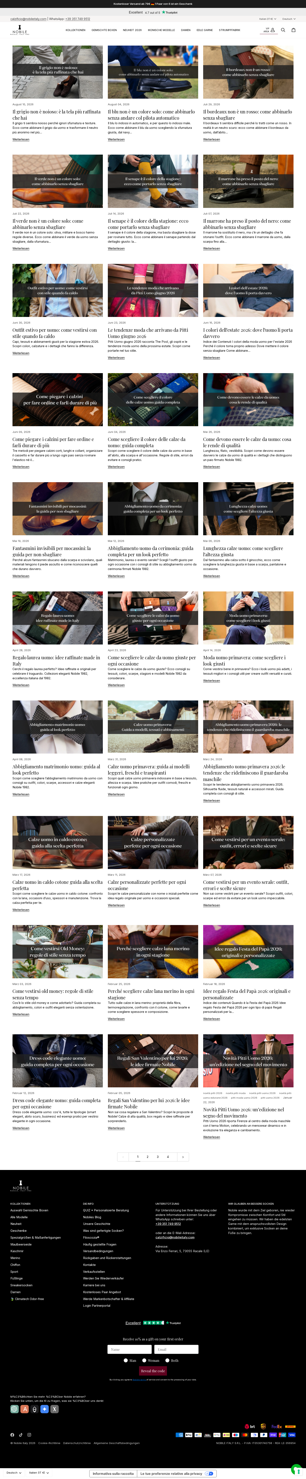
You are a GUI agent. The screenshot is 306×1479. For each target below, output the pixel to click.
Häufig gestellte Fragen (99, 1244)
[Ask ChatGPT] (14, 1409)
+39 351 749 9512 (77, 19)
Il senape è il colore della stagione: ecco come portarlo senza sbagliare (148, 224)
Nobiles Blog (92, 1217)
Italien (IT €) (266, 18)
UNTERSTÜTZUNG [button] (167, 1203)
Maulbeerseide (21, 1244)
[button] (75, 30)
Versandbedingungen (98, 1251)
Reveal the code (153, 1371)
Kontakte (89, 1265)
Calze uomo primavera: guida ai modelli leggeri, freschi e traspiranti (149, 769)
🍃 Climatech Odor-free (27, 1299)
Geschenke (18, 1230)
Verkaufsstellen (94, 1271)
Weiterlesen (20, 139)
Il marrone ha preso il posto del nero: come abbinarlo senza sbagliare (247, 224)
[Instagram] (29, 1435)
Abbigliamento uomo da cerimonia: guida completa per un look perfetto (150, 551)
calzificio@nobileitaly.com (28, 19)
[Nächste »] (183, 1156)
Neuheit (15, 1224)
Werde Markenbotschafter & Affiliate (108, 1299)
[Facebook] (12, 1435)
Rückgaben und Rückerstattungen (107, 1258)
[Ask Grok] (54, 1409)
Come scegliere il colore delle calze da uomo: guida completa (146, 442)
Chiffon (15, 1265)
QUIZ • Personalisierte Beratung (106, 1210)
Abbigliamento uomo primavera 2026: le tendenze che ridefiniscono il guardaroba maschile (245, 772)
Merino (15, 1258)
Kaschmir (17, 1251)
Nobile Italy (21, 1443)
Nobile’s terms (140, 1379)
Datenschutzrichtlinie (77, 1443)
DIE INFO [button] (88, 1203)
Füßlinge (16, 1278)
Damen (15, 1292)
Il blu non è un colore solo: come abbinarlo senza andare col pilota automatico (151, 114)
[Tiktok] (20, 1435)
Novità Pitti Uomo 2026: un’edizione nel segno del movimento (243, 1112)
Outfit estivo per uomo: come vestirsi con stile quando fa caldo (54, 333)
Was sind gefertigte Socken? (103, 1230)
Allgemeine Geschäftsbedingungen (117, 1443)
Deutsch (287, 18)
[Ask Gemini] (44, 1409)
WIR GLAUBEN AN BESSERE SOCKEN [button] (251, 1203)
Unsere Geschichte (96, 1224)
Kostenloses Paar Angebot (102, 1292)
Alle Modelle (19, 1217)
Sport (14, 1271)
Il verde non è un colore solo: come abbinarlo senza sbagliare (47, 224)
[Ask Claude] (24, 1409)
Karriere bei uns (94, 1285)
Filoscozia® (91, 1237)
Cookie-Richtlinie (49, 1443)
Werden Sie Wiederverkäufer (103, 1278)
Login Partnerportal (96, 1305)
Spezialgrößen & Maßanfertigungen (35, 1237)
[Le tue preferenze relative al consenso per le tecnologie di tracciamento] (299, 1472)
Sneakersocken (21, 1285)
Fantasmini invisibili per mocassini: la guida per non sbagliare (51, 551)
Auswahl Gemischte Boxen (29, 1210)
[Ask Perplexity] (34, 1409)
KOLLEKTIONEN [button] (20, 1203)
